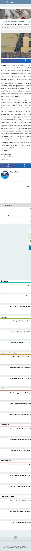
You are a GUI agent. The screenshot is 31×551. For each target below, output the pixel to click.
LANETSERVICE (12, 547)
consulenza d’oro (9, 111)
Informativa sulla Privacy (17, 548)
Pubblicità (10, 548)
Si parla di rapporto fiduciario (10, 126)
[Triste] (25, 192)
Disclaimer (25, 547)
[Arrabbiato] (8, 192)
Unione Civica (15, 172)
